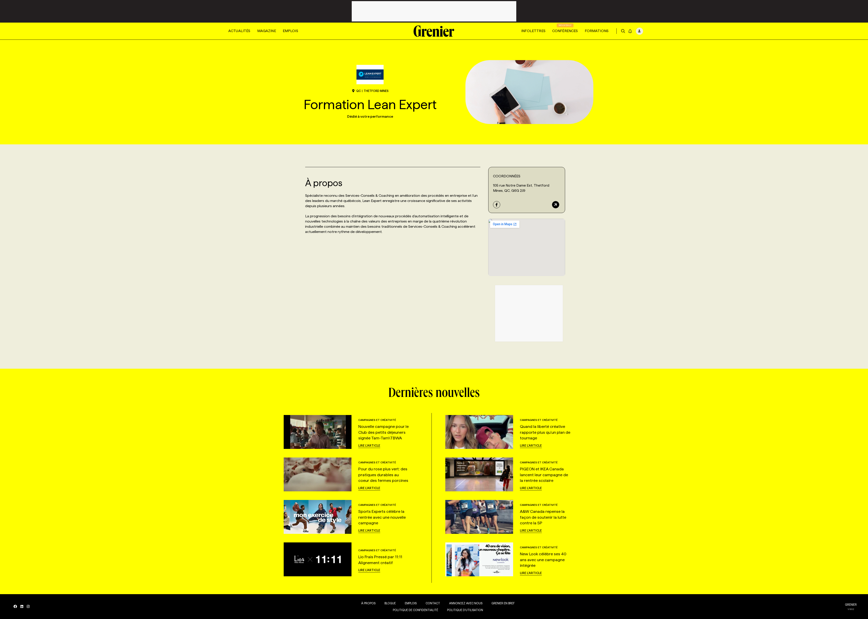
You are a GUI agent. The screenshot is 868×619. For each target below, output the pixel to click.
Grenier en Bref (503, 603)
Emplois (290, 31)
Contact (433, 603)
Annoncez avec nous (465, 603)
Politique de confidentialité (415, 610)
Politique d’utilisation (465, 610)
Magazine (266, 31)
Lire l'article (369, 445)
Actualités (239, 31)
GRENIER (851, 604)
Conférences (565, 31)
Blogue (390, 603)
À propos (368, 603)
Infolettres (533, 31)
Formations (597, 31)
